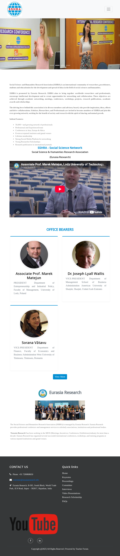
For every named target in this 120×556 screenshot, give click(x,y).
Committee (67, 485)
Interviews (67, 489)
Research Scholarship (72, 497)
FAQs (64, 501)
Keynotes (66, 477)
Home (65, 473)
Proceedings (67, 481)
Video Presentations (71, 493)
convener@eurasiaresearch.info (26, 480)
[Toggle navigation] (108, 9)
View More (60, 376)
